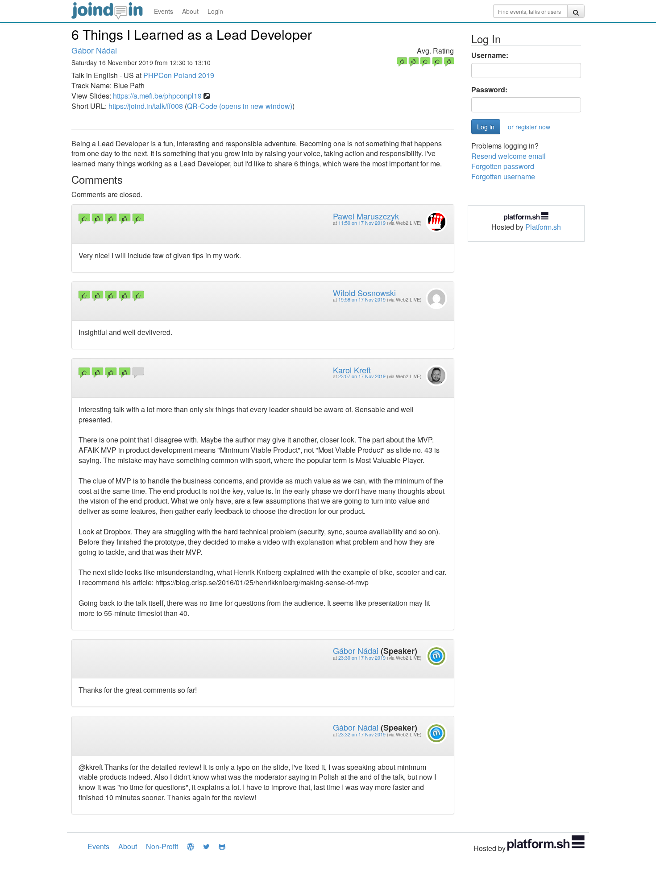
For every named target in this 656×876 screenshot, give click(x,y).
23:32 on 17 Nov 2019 (362, 734)
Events (163, 11)
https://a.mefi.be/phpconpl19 (157, 96)
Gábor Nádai (94, 50)
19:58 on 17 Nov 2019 (362, 299)
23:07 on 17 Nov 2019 (362, 376)
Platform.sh (543, 227)
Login (215, 11)
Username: (489, 55)
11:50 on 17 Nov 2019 (362, 222)
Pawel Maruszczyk (366, 216)
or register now (529, 126)
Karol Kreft (352, 370)
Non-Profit (162, 846)
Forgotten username (503, 176)
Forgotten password (502, 166)
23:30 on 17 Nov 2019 (362, 657)
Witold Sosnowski (364, 292)
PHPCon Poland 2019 (178, 75)
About (190, 11)
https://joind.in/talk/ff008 (145, 106)
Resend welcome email (508, 156)
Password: (489, 90)
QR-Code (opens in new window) (239, 106)
